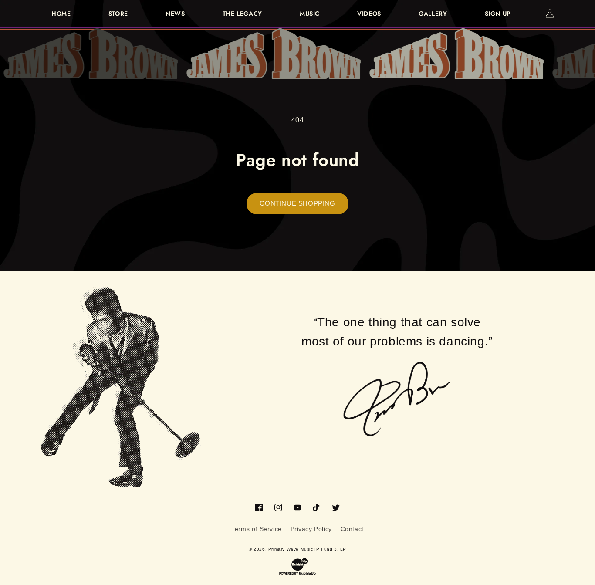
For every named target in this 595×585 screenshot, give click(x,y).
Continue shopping (297, 203)
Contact (352, 528)
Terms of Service (256, 528)
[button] (568, 13)
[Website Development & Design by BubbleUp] (297, 566)
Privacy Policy (311, 528)
